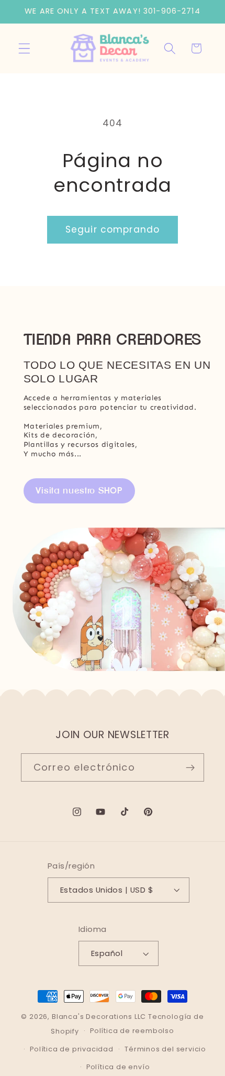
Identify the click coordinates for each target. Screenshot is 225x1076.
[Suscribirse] (190, 767)
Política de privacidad (72, 1049)
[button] (24, 48)
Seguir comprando (112, 229)
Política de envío (118, 1066)
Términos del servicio (165, 1049)
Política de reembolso (132, 1030)
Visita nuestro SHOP (79, 490)
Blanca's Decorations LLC (99, 1016)
